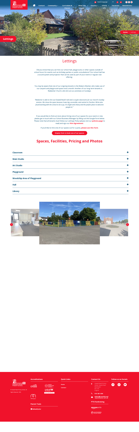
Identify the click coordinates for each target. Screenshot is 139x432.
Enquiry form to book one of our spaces (69, 133)
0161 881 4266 (99, 393)
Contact (41, 5)
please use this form (89, 128)
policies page (97, 121)
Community (52, 5)
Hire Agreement (76, 123)
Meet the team (82, 6)
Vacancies (115, 5)
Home (63, 384)
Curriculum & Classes (67, 6)
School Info (104, 6)
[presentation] (11, 224)
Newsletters (127, 5)
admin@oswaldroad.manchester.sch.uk (101, 397)
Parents (94, 5)
